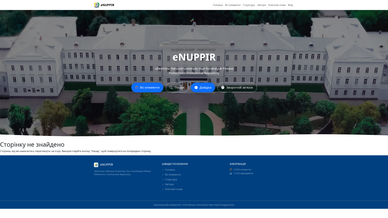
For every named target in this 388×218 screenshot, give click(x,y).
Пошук (179, 87)
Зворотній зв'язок (239, 87)
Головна (218, 5)
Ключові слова (277, 5)
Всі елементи (233, 5)
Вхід (290, 5)
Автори (261, 5)
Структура (249, 5)
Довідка (205, 87)
